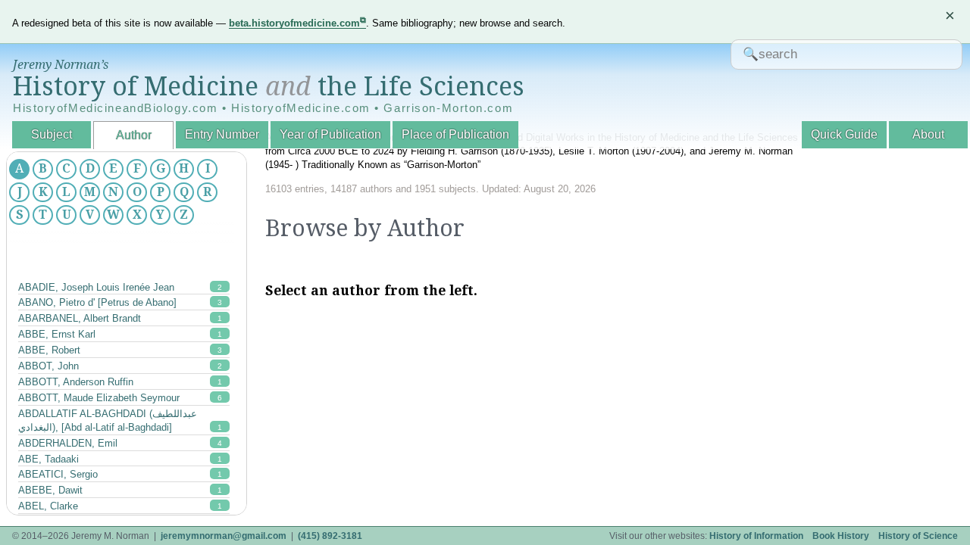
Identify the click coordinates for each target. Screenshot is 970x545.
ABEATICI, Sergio (120, 474)
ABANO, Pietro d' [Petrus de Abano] (120, 302)
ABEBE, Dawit (120, 490)
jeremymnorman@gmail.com (223, 536)
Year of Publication (330, 134)
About (928, 134)
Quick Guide (844, 134)
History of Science (918, 536)
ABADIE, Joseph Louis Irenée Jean (120, 287)
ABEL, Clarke (120, 506)
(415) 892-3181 (330, 536)
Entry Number (222, 134)
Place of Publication (455, 134)
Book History (840, 536)
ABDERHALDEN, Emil (120, 443)
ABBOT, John (120, 366)
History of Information (756, 536)
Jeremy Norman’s (60, 65)
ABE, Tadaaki (120, 459)
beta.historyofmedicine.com (294, 23)
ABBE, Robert (120, 350)
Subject (51, 134)
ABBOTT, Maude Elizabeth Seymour (120, 397)
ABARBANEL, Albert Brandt (120, 318)
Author (134, 135)
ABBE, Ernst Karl (120, 334)
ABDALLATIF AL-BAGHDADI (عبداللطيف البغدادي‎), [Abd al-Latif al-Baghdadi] (120, 420)
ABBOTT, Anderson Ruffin (120, 382)
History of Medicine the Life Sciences (268, 86)
